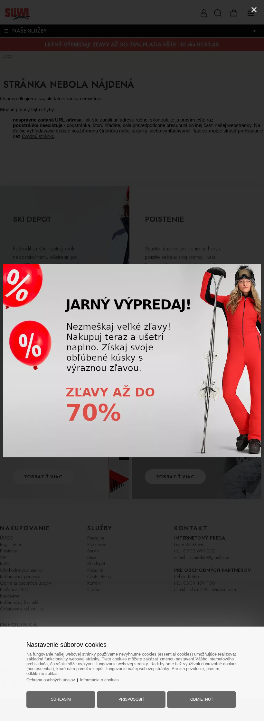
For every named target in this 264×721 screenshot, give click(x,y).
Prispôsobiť (131, 699)
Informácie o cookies (99, 679)
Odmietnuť (201, 699)
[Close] (254, 9)
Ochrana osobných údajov (50, 679)
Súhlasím (61, 699)
